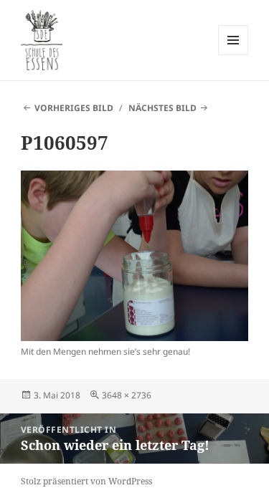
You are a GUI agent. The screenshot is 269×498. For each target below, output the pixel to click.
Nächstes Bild (162, 108)
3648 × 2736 (126, 395)
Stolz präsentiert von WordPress (86, 481)
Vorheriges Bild (73, 108)
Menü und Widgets (233, 54)
